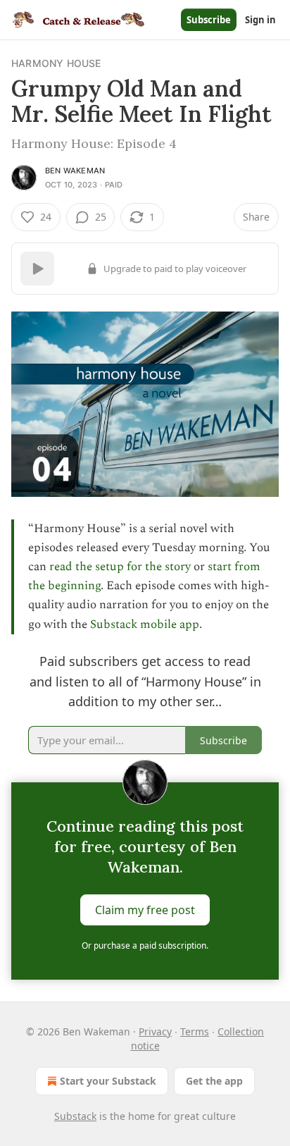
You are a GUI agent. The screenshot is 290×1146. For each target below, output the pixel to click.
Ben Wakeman (75, 170)
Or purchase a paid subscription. (145, 945)
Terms (194, 1031)
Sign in (260, 19)
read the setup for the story (120, 566)
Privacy (155, 1031)
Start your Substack (108, 1081)
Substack (75, 1116)
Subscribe (209, 19)
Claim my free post (145, 910)
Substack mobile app (144, 624)
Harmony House (56, 63)
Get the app (214, 1081)
